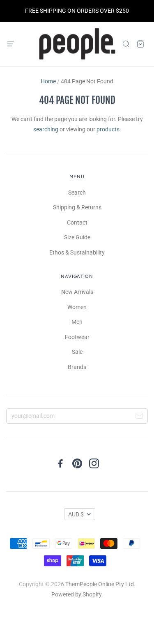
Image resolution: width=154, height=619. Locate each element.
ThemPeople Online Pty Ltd (99, 584)
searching (45, 129)
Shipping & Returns (77, 207)
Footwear (77, 337)
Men (77, 322)
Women (77, 307)
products (108, 129)
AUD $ (76, 514)
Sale (77, 351)
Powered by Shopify (76, 594)
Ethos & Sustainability (77, 252)
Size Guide (77, 237)
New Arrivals (77, 292)
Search (77, 192)
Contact (77, 222)
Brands (77, 367)
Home (48, 81)
